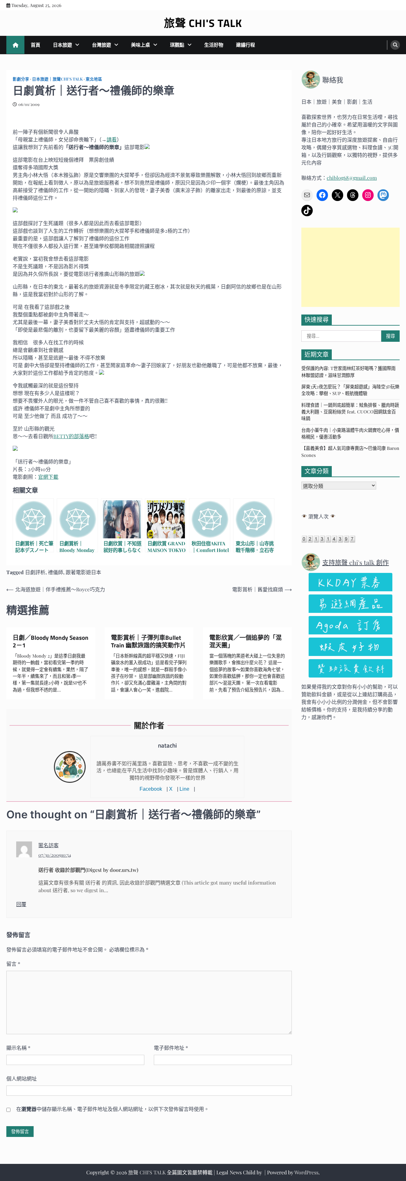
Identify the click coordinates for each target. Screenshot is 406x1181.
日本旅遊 (62, 45)
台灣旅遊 (101, 45)
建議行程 (245, 45)
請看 (112, 139)
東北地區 (94, 78)
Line (184, 789)
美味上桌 (140, 45)
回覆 (21, 904)
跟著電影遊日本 (83, 572)
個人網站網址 (21, 1078)
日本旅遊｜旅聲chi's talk (57, 78)
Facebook (151, 789)
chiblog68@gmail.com (352, 177)
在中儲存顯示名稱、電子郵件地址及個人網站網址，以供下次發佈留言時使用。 (112, 1109)
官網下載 (48, 476)
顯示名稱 (18, 1047)
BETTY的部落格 (71, 436)
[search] (395, 45)
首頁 (35, 45)
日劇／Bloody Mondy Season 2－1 (50, 641)
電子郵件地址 (171, 1047)
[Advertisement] (350, 267)
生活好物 (213, 45)
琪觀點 (177, 45)
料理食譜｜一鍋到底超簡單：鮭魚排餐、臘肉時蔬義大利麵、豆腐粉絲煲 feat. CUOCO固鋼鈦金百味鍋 (350, 411)
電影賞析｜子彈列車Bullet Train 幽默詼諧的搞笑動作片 (148, 641)
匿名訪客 (48, 845)
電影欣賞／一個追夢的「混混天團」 (245, 641)
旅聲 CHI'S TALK (203, 23)
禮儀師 (55, 572)
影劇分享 (21, 78)
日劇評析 (35, 572)
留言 (13, 963)
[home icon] (15, 45)
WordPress (306, 1172)
